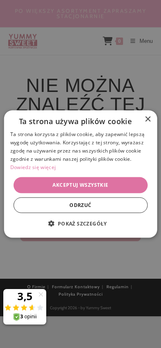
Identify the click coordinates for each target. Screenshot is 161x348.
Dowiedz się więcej (33, 166)
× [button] (147, 119)
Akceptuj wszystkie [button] (80, 184)
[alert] (80, 174)
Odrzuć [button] (80, 204)
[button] (80, 223)
